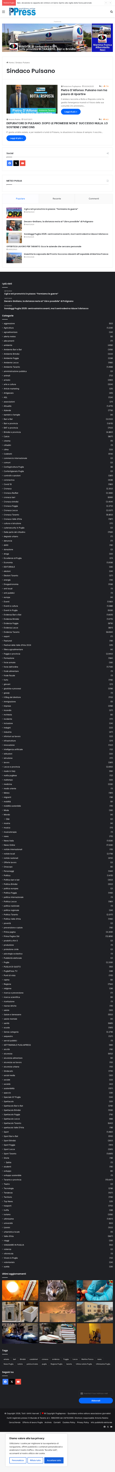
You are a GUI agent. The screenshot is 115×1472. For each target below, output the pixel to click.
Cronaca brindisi (11, 502)
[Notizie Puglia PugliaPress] (22, 11)
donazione (8, 549)
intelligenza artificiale (13, 749)
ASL (5, 397)
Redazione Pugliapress (72, 86)
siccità (7, 1049)
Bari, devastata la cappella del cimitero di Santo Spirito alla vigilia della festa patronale (54, 3)
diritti (6, 545)
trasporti (7, 1206)
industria (8, 732)
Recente (57, 198)
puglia (44, 1364)
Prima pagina (10, 932)
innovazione (9, 745)
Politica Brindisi (10, 884)
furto (6, 680)
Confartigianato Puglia (14, 471)
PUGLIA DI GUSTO (12, 967)
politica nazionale (11, 906)
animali (7, 375)
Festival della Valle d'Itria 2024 (17, 645)
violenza (7, 1249)
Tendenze (8, 1193)
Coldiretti (8, 454)
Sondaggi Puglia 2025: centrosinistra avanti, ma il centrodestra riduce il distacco (66, 234)
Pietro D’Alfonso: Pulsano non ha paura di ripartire (84, 92)
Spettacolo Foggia (12, 1114)
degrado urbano (11, 536)
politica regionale (11, 910)
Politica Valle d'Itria (12, 919)
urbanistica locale (12, 1232)
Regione (7, 984)
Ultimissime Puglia (103, 1364)
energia (7, 580)
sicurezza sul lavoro (13, 1062)
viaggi (6, 1240)
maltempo (8, 780)
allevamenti (9, 341)
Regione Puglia (56, 1364)
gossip (7, 693)
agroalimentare (10, 332)
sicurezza (8, 1054)
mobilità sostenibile (12, 806)
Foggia (66, 1359)
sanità (6, 1023)
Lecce (75, 1359)
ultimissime (9, 1219)
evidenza (55, 1359)
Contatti (57, 1422)
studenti (7, 1167)
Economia (8, 562)
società (7, 1084)
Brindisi (23, 1359)
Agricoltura (9, 328)
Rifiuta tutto (35, 1460)
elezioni (7, 571)
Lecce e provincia (12, 767)
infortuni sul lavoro (12, 736)
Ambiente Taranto (12, 367)
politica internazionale (13, 897)
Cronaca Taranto (11, 515)
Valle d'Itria (9, 1236)
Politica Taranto (11, 914)
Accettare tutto (54, 1460)
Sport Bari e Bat (11, 1136)
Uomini (7, 1227)
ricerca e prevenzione (13, 993)
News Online (9, 845)
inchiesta (8, 714)
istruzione (8, 758)
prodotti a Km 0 (11, 941)
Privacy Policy (83, 1422)
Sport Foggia (9, 1145)
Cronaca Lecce (11, 510)
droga (6, 554)
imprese (7, 706)
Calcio (6, 436)
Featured (8, 641)
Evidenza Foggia (11, 623)
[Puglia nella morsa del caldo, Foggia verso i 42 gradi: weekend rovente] (20, 1290)
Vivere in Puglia (11, 1258)
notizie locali (9, 854)
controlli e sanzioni (12, 475)
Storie (6, 1158)
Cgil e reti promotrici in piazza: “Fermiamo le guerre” (51, 209)
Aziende (7, 410)
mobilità (7, 801)
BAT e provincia (11, 428)
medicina (8, 784)
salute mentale (10, 1019)
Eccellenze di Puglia (13, 558)
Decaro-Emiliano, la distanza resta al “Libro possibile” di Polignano (58, 221)
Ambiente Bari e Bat (13, 349)
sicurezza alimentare (13, 1058)
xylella (6, 1266)
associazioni (9, 402)
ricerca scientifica (12, 997)
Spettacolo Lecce (12, 1119)
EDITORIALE (9, 567)
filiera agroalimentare (13, 649)
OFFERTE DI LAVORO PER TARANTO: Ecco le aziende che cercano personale (43, 246)
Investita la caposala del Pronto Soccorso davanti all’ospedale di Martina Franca (66, 254)
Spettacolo (9, 1101)
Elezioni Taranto (11, 575)
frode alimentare (11, 671)
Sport (6, 1132)
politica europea (11, 888)
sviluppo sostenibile (12, 1175)
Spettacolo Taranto (12, 1123)
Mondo (7, 814)
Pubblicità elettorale (13, 958)
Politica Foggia (10, 893)
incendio (7, 710)
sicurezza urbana (11, 1067)
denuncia (8, 541)
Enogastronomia (11, 584)
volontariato (9, 1262)
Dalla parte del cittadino (14, 532)
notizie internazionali (13, 849)
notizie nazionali (11, 858)
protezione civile (11, 949)
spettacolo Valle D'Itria (14, 1127)
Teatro (7, 1184)
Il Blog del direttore (12, 697)
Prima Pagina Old (11, 936)
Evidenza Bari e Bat (12, 615)
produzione (9, 945)
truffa (6, 1210)
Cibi (7, 819)
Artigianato (9, 393)
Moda (6, 810)
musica (7, 828)
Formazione (9, 658)
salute (6, 1010)
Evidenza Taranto (11, 632)
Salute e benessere (12, 1014)
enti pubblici (9, 593)
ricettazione (9, 1001)
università (8, 1223)
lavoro (6, 762)
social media (9, 1075)
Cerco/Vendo (14, 1422)
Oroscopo (8, 867)
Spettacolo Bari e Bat (13, 1106)
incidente (8, 719)
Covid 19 (8, 484)
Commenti (94, 198)
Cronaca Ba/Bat (11, 493)
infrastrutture (10, 741)
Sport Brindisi (10, 1140)
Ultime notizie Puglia (84, 1364)
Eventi (6, 601)
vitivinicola (8, 1253)
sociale (7, 1080)
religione (7, 988)
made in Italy (9, 771)
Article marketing (11, 389)
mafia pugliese (10, 775)
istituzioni (8, 754)
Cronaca (8, 488)
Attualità (7, 406)
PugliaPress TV (10, 971)
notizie (20, 1364)
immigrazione (10, 701)
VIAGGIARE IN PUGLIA (14, 1245)
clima (6, 449)
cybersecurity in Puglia (14, 528)
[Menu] (3, 13)
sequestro (8, 1036)
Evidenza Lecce (11, 628)
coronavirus (9, 480)
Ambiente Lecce (11, 362)
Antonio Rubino (14, 119)
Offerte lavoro (10, 862)
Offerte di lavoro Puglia (32, 1422)
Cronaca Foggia (11, 506)
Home (11, 62)
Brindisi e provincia (12, 432)
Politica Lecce (10, 901)
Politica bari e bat (11, 880)
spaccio (7, 1093)
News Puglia (8, 1364)
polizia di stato (32, 1364)
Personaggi (9, 871)
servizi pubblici (10, 1040)
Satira (8, 1162)
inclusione (8, 723)
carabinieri (34, 1359)
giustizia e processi (12, 688)
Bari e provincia (11, 423)
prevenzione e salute (13, 927)
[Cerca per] (111, 13)
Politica (7, 875)
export (7, 636)
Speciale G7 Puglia (12, 1097)
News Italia (9, 841)
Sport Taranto (10, 1153)
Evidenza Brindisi (11, 619)
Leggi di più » (71, 111)
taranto (69, 1364)
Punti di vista (9, 975)
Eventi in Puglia (11, 610)
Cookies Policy (69, 1422)
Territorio (8, 1197)
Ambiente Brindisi (11, 354)
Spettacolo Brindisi (12, 1110)
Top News (8, 1201)
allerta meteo (10, 336)
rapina (6, 980)
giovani (7, 684)
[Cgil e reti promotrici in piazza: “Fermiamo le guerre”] (14, 213)
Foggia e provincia (12, 654)
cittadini (7, 445)
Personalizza (18, 1460)
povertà (7, 923)
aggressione (9, 323)
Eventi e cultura (11, 606)
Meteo (7, 793)
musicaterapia (10, 832)
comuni (7, 462)
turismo (7, 1214)
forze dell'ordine (11, 667)
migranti (7, 797)
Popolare (20, 198)
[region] (36, 1450)
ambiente (8, 345)
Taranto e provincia (12, 1180)
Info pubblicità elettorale (101, 1422)
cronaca (45, 1359)
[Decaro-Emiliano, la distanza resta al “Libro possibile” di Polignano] (14, 225)
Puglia (6, 962)
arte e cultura (10, 384)
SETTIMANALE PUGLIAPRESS (17, 1045)
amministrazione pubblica (15, 371)
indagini (7, 728)
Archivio (48, 1422)
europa (7, 597)
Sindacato (8, 1071)
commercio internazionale (15, 458)
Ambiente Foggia (11, 358)
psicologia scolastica (13, 954)
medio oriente (10, 788)
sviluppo (7, 1171)
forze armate (9, 662)
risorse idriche (10, 1006)
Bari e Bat (8, 419)
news (6, 836)
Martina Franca (87, 1359)
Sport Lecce (9, 1149)
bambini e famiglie (12, 415)
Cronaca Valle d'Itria (13, 519)
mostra (7, 823)
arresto (7, 380)
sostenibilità (9, 1088)
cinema (7, 441)
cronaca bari (9, 497)
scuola (7, 1027)
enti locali (8, 588)
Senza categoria (11, 1032)
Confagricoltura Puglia (14, 467)
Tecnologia (9, 1188)
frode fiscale (9, 675)
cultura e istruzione (12, 523)
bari (14, 1359)
